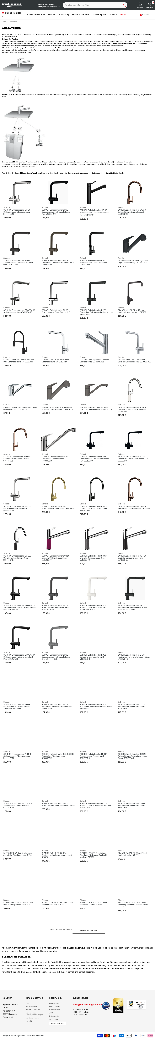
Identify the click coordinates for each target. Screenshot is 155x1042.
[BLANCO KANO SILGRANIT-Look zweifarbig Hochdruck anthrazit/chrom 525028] (135, 885)
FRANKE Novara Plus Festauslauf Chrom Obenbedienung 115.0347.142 (20, 408)
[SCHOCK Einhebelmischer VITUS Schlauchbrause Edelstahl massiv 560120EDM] (20, 192)
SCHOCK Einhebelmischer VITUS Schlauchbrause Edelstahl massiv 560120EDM (17, 212)
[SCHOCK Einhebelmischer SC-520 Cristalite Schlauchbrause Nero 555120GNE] (20, 538)
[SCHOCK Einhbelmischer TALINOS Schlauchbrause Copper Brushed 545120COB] (20, 439)
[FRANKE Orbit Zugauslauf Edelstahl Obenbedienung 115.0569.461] (97, 342)
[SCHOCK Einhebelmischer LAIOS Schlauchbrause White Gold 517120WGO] (58, 786)
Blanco (121, 308)
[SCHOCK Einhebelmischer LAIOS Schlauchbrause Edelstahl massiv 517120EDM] (135, 786)
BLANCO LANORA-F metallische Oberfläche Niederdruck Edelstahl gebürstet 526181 (93, 855)
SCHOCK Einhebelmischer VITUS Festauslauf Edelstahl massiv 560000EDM (17, 508)
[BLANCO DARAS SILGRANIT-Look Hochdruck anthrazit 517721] (135, 836)
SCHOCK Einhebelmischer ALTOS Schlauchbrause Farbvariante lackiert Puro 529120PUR (94, 212)
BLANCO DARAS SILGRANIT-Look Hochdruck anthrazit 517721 (132, 854)
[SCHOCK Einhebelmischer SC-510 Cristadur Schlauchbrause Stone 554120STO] (97, 538)
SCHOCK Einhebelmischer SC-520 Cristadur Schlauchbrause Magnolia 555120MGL (132, 409)
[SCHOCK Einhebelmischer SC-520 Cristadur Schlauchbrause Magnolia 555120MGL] (135, 390)
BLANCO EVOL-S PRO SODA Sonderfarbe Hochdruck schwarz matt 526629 (57, 855)
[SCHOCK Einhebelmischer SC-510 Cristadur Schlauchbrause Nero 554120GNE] (135, 538)
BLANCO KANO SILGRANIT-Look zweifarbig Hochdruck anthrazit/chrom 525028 (133, 905)
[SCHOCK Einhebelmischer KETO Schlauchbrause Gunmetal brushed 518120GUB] (97, 243)
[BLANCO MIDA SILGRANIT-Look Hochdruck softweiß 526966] (97, 885)
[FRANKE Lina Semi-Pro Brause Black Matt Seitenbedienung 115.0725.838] (20, 342)
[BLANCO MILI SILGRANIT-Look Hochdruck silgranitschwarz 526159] (135, 293)
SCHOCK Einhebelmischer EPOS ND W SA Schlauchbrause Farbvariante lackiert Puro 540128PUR (19, 608)
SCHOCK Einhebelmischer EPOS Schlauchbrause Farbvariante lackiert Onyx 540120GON (18, 263)
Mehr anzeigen (88, 930)
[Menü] (144, 1001)
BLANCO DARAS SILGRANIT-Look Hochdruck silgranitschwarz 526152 (18, 904)
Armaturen (12, 22)
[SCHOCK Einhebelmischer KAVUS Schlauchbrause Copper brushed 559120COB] (135, 192)
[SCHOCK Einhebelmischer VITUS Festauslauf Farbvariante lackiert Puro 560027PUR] (135, 439)
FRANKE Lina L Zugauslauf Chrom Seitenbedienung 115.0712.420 (55, 361)
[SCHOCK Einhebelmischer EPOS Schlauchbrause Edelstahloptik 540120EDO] (97, 638)
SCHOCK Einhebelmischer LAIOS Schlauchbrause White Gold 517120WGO (58, 805)
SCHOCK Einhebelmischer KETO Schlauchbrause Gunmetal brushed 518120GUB (93, 263)
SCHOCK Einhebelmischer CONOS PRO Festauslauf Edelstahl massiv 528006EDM (58, 756)
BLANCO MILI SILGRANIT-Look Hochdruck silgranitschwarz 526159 (132, 311)
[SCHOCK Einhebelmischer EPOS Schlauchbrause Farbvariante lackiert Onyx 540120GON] (20, 243)
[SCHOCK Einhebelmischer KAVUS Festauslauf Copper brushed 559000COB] (135, 489)
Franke (121, 258)
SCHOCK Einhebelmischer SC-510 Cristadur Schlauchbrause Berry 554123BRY (55, 558)
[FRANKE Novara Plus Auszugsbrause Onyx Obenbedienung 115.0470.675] (135, 243)
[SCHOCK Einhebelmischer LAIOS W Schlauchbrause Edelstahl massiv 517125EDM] (20, 786)
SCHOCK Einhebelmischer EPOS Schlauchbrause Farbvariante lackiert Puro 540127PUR (56, 212)
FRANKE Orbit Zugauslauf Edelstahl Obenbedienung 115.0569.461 (94, 361)
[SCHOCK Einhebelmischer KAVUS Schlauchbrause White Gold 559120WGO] (58, 489)
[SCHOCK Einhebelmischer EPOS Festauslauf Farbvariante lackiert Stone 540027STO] (135, 638)
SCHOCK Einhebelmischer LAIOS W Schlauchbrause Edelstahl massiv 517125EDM (17, 806)
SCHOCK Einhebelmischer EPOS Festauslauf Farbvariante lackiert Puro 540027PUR (57, 707)
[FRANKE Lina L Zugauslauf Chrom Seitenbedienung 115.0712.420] (58, 342)
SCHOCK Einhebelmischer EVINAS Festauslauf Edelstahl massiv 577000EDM (56, 459)
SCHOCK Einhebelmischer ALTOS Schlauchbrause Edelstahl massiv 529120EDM (17, 756)
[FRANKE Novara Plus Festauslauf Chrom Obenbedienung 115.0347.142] (20, 390)
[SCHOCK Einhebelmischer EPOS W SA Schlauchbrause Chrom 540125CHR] (20, 293)
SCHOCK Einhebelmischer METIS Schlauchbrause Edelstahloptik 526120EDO (93, 756)
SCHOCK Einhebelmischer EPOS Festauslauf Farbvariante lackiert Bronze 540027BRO (58, 263)
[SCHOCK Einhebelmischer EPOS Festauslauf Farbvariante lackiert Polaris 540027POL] (97, 687)
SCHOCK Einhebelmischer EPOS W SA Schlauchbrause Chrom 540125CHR (19, 311)
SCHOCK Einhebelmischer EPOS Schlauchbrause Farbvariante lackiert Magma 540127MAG (133, 608)
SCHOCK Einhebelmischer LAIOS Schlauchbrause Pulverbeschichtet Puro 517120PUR (95, 806)
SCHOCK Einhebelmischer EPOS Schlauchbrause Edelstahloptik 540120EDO (93, 657)
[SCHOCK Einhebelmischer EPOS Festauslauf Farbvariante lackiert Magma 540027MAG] (97, 293)
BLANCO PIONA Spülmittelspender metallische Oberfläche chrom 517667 (18, 854)
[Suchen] (95, 5)
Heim (4, 22)
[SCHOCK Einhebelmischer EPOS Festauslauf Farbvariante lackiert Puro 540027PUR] (58, 687)
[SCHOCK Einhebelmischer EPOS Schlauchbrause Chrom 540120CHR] (58, 293)
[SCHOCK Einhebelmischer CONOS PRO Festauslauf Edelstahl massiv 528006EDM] (58, 737)
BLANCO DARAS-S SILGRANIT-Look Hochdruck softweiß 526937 (57, 904)
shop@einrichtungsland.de (87, 1004)
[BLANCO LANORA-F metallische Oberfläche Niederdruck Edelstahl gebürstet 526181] (97, 836)
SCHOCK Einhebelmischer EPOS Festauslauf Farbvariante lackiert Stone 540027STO (134, 657)
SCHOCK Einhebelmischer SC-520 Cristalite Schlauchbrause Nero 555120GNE (17, 558)
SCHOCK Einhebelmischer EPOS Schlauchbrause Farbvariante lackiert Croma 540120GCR (56, 657)
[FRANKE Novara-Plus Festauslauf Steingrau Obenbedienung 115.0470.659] (97, 390)
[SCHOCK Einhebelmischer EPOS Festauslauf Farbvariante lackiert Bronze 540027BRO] (58, 243)
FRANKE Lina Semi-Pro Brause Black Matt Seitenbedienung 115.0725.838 (18, 361)
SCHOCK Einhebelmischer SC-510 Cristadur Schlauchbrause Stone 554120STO (93, 558)
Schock (6, 207)
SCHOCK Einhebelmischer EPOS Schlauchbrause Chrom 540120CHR (56, 311)
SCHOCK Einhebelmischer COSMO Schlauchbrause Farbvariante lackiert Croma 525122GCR (133, 756)
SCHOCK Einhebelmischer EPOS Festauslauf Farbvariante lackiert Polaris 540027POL (96, 707)
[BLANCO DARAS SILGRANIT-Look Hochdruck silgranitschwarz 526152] (20, 885)
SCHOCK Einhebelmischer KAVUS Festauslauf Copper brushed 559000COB (134, 507)
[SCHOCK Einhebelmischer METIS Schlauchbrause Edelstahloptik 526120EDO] (97, 737)
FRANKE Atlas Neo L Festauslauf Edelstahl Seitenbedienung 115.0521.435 (134, 361)
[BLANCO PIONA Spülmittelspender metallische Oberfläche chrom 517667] (20, 836)
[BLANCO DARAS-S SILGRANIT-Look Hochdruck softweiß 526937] (58, 885)
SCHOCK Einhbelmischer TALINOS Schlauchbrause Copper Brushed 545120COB (17, 459)
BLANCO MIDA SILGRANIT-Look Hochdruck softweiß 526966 (93, 904)
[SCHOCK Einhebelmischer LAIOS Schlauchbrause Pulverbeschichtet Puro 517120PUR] (97, 786)
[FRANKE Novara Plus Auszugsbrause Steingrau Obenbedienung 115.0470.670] (58, 390)
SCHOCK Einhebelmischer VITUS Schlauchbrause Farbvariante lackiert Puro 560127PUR (94, 459)
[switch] (140, 1007)
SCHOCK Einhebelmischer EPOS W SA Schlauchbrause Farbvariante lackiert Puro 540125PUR (19, 657)
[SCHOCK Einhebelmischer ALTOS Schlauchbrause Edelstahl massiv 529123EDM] (135, 687)
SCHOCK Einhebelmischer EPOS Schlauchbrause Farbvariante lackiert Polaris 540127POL (94, 608)
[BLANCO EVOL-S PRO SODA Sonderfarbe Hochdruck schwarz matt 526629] (58, 836)
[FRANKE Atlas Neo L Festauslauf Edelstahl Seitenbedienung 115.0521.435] (135, 342)
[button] (31, 1007)
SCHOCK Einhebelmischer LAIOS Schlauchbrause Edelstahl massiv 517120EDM (131, 806)
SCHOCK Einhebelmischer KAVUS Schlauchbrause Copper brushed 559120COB (132, 212)
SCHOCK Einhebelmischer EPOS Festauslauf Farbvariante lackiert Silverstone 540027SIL (16, 707)
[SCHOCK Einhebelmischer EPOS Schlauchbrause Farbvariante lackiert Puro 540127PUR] (58, 192)
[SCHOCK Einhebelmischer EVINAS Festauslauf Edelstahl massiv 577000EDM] (58, 439)
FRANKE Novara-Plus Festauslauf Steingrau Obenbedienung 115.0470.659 (96, 408)
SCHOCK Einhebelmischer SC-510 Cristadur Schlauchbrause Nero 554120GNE (132, 558)
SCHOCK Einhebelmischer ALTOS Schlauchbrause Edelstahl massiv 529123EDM (131, 707)
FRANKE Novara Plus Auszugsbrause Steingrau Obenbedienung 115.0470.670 (58, 408)
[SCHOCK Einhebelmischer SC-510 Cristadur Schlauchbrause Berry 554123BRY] (58, 538)
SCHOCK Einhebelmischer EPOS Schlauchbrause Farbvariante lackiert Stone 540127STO (56, 608)
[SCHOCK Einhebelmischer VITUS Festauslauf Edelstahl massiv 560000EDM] (20, 489)
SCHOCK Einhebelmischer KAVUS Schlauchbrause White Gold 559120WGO (58, 507)
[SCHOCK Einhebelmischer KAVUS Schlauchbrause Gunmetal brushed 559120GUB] (97, 489)
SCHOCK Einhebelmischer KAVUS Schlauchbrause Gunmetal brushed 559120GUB (93, 508)
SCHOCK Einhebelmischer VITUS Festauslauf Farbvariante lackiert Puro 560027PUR (133, 459)
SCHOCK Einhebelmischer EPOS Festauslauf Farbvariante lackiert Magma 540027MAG (96, 312)
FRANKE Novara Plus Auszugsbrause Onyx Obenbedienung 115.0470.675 (133, 262)
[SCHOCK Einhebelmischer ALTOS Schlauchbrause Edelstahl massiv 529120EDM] (20, 737)
